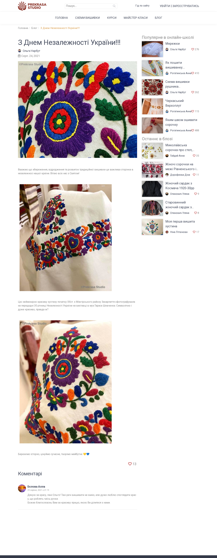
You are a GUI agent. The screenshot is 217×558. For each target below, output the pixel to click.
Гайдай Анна (177, 155)
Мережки (172, 43)
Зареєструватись (185, 6)
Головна (61, 17)
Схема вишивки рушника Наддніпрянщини (178, 86)
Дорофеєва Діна (180, 174)
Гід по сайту (142, 5)
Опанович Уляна (179, 193)
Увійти (165, 6)
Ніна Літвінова (178, 232)
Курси (111, 17)
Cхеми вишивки (87, 17)
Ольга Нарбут (31, 50)
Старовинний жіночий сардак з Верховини (178, 207)
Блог (158, 17)
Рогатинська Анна (180, 73)
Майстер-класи (136, 17)
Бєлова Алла (36, 486)
